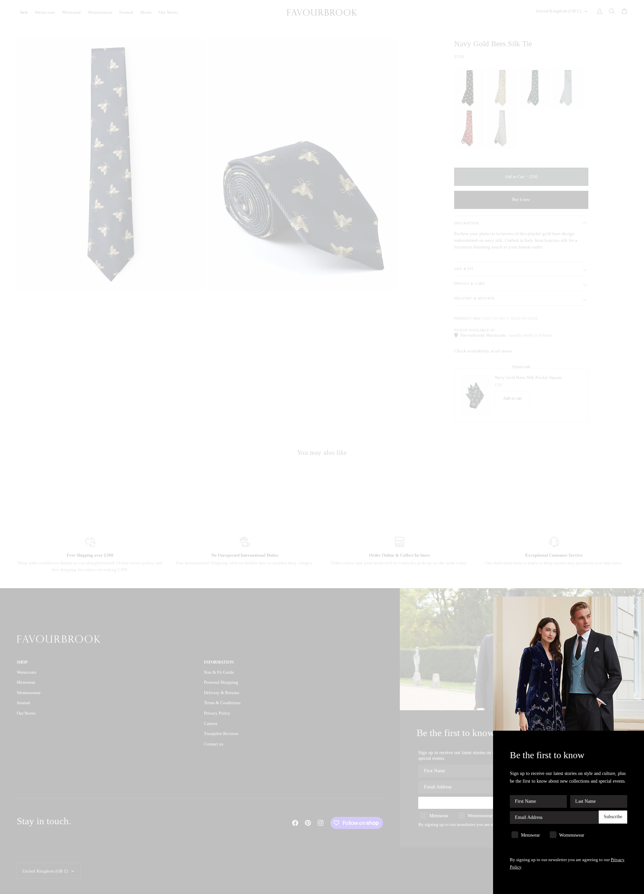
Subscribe (613, 817)
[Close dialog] (635, 606)
